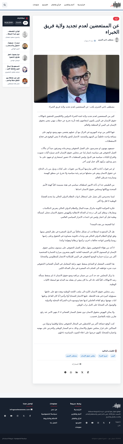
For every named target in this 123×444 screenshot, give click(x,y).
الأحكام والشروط (50, 419)
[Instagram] (98, 423)
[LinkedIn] (76, 371)
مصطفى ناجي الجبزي (106, 40)
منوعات (36, 5)
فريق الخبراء (103, 356)
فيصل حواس (15, 60)
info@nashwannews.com (20, 410)
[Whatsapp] (71, 371)
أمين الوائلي (15, 49)
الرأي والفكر (56, 5)
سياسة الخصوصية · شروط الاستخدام (14, 439)
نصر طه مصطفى (14, 84)
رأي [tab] (25, 23)
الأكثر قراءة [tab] (8, 23)
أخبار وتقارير (69, 5)
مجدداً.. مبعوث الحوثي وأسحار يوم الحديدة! (12, 45)
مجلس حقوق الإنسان (88, 356)
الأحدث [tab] (18, 23)
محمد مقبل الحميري (12, 72)
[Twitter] (82, 371)
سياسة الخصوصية (49, 414)
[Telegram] (65, 371)
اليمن (113, 356)
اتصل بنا (53, 423)
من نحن (54, 410)
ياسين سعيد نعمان (13, 37)
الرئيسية (81, 5)
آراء (116, 19)
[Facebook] (88, 371)
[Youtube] (92, 423)
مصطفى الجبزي (71, 356)
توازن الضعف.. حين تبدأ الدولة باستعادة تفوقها (13, 34)
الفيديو (45, 5)
